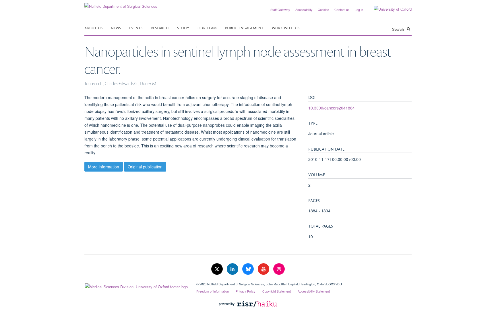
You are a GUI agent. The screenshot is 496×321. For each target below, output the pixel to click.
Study (183, 27)
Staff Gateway (280, 9)
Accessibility (304, 9)
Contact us (342, 9)
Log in (359, 9)
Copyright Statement (276, 291)
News (116, 27)
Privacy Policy (245, 291)
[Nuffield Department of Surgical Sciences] (120, 4)
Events (135, 27)
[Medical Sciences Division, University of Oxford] (136, 285)
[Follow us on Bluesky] (248, 269)
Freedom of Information (212, 291)
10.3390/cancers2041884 (331, 108)
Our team (207, 27)
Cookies (323, 9)
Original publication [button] (145, 167)
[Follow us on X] (217, 269)
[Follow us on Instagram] (279, 269)
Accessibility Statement (314, 291)
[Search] (408, 29)
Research (160, 27)
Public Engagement (244, 27)
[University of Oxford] (388, 9)
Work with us (285, 27)
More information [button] (103, 167)
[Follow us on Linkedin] (233, 269)
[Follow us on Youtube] (264, 269)
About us (93, 27)
